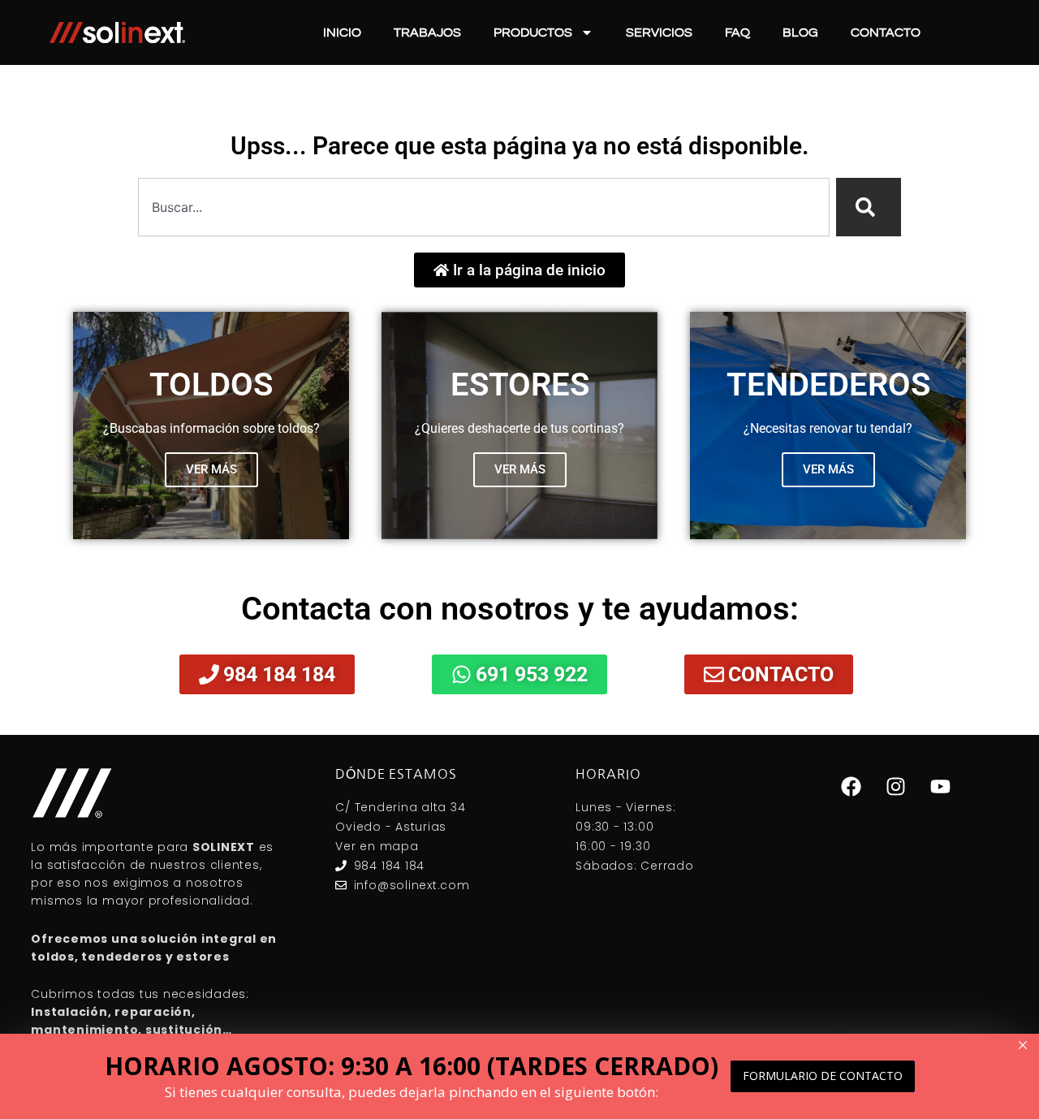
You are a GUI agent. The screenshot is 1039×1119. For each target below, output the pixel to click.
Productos (533, 32)
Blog (800, 32)
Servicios (659, 32)
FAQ (737, 32)
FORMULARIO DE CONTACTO (823, 1075)
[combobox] (484, 207)
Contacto (885, 32)
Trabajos (427, 32)
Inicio (342, 32)
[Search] (868, 207)
